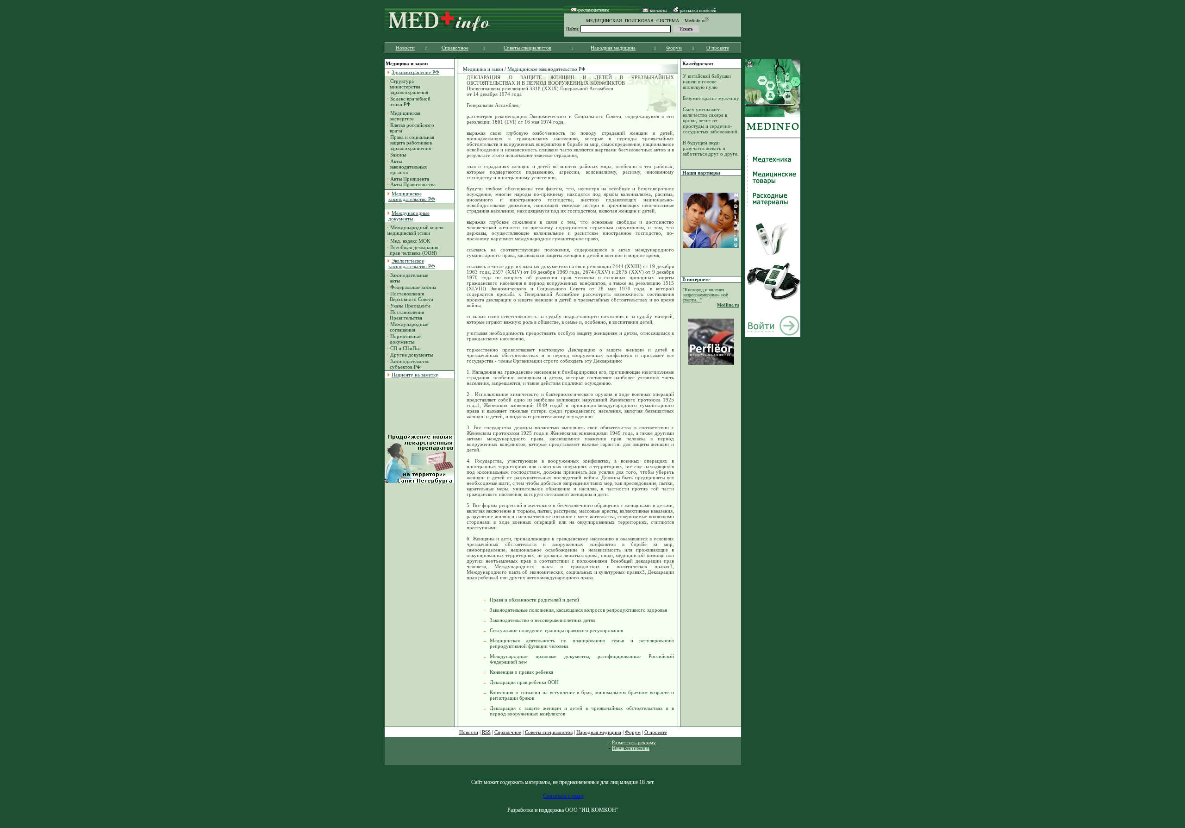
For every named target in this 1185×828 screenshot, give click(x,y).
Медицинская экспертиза (403, 115)
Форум (674, 47)
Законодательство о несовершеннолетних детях (543, 620)
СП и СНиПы (404, 348)
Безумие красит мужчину (711, 98)
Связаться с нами (563, 796)
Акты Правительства (413, 184)
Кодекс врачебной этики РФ (408, 101)
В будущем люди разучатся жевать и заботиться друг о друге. (711, 148)
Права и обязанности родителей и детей (534, 599)
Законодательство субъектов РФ (408, 364)
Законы (398, 154)
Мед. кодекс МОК (410, 241)
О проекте (717, 47)
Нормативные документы (404, 339)
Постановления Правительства (405, 314)
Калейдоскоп (697, 63)
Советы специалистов (527, 47)
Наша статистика (630, 748)
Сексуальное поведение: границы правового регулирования (556, 630)
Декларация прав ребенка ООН (524, 682)
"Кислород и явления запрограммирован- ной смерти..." (705, 294)
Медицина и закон (483, 69)
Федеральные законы (413, 287)
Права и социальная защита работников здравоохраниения (410, 142)
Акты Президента (409, 179)
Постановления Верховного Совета (410, 296)
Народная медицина (613, 47)
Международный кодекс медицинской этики (415, 230)
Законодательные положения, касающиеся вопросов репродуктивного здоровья (578, 610)
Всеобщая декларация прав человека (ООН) (412, 250)
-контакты (658, 10)
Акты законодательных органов (407, 166)
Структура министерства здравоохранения (407, 86)
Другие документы (411, 355)
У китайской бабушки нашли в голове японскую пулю (707, 81)
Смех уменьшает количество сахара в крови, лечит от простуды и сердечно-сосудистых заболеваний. (711, 120)
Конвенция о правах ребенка (521, 672)
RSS (486, 732)
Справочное (455, 47)
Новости (405, 47)
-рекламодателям (593, 10)
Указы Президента (410, 305)
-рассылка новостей (697, 10)
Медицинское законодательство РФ (546, 69)
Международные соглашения (407, 326)
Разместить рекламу (634, 742)
